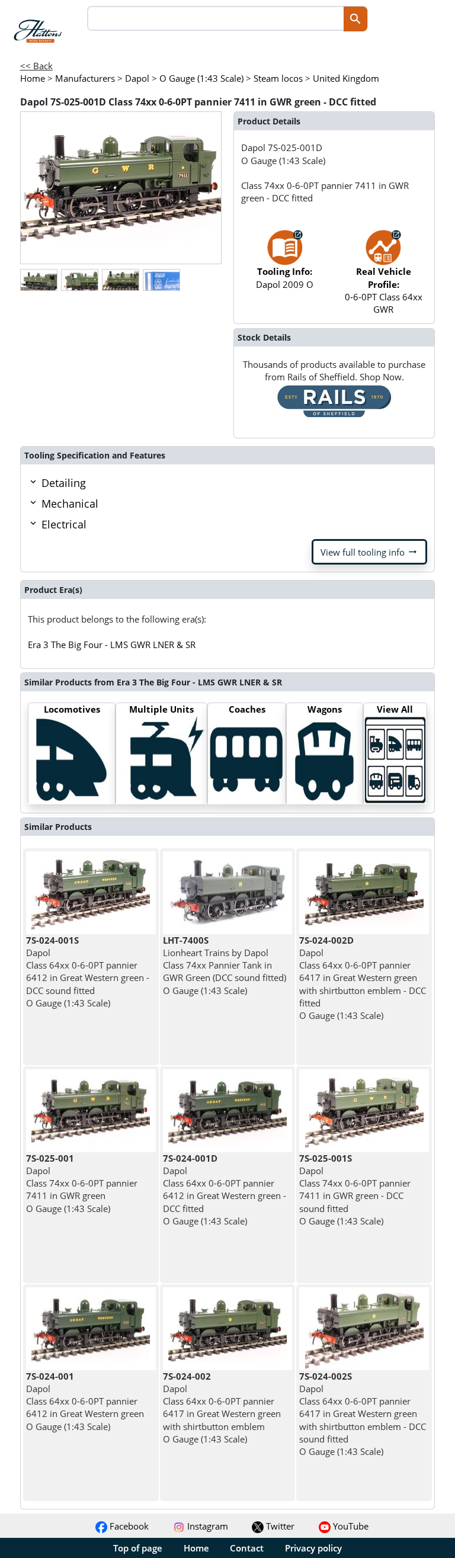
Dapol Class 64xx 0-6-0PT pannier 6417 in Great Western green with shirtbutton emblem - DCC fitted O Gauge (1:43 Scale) (362, 978)
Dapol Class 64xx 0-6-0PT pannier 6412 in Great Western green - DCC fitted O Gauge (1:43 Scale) (224, 1189)
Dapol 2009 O (284, 277)
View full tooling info (369, 552)
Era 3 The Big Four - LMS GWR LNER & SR (112, 644)
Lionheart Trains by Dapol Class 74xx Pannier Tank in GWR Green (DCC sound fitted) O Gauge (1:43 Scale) (224, 965)
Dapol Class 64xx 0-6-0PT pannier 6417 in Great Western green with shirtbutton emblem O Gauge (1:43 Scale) (222, 1407)
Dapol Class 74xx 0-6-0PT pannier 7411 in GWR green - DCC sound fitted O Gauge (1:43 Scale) (355, 1189)
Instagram (206, 1526)
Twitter (279, 1526)
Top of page (137, 1548)
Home (196, 1548)
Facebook (128, 1526)
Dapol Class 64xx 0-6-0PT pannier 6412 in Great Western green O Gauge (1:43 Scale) (85, 1401)
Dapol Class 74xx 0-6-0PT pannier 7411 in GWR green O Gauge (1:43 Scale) (81, 1183)
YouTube (350, 1526)
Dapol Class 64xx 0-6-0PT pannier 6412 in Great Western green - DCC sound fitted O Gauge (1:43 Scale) (87, 971)
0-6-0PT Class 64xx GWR (383, 290)
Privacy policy (313, 1548)
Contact (247, 1548)
